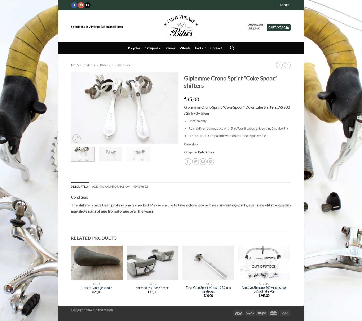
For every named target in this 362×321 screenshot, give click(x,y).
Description (80, 186)
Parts (199, 48)
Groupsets (152, 48)
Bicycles (134, 48)
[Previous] (78, 108)
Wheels (185, 48)
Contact (216, 48)
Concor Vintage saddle (96, 288)
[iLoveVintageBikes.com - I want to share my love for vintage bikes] (181, 26)
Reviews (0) (140, 186)
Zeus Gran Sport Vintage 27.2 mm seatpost (208, 289)
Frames (169, 48)
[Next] (170, 108)
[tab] (80, 186)
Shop (91, 65)
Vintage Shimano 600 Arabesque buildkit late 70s (264, 289)
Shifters (122, 65)
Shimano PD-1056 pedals (152, 288)
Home (76, 65)
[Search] (232, 47)
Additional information (111, 186)
